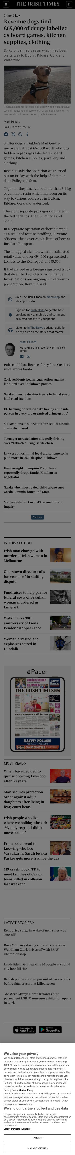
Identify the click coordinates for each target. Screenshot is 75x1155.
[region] (37, 1099)
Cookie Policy (26, 1090)
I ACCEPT (37, 1138)
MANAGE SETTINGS (37, 1148)
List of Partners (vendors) (17, 1128)
